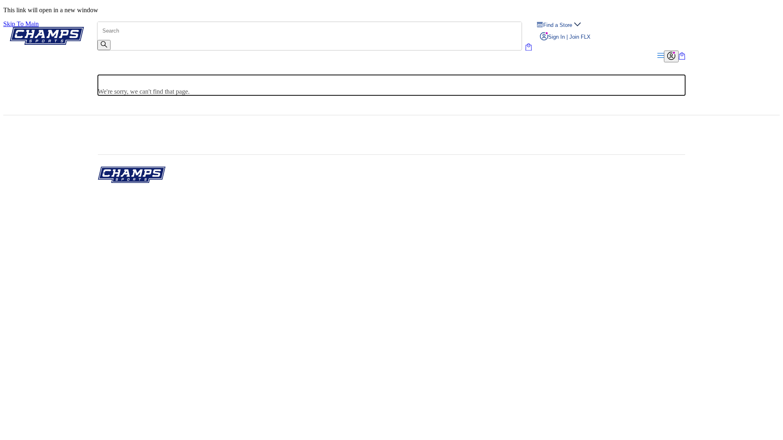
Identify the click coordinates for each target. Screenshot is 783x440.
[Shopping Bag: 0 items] (682, 57)
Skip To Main (21, 23)
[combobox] (309, 31)
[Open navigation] (660, 56)
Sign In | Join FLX (569, 37)
